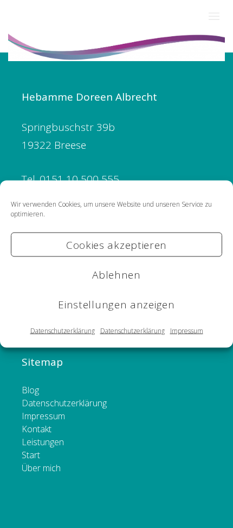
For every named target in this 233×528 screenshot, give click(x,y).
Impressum (186, 330)
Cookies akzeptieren (116, 244)
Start (31, 455)
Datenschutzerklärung (62, 330)
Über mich (41, 468)
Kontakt (36, 429)
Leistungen (43, 442)
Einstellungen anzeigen (116, 304)
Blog (30, 390)
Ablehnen (116, 274)
